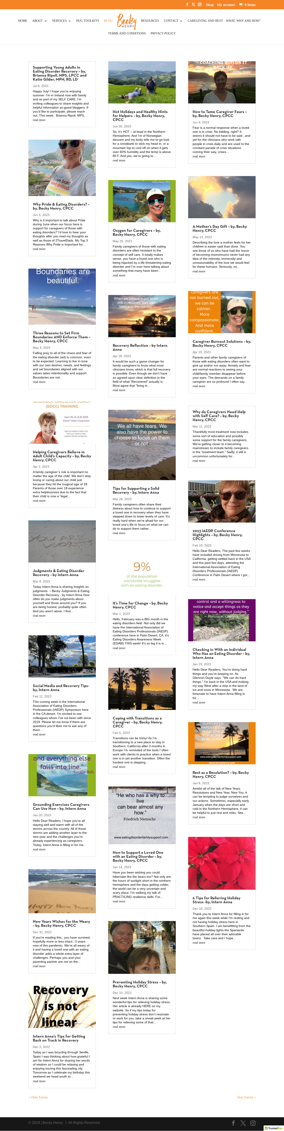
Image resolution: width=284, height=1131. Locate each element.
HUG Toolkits (87, 20)
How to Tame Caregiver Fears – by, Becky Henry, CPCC (220, 114)
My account (226, 5)
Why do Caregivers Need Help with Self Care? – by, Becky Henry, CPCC (219, 416)
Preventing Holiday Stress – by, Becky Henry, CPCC (140, 984)
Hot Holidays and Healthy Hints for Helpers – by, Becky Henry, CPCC (140, 116)
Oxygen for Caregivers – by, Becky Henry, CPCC (137, 233)
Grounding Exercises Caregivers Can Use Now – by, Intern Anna (61, 807)
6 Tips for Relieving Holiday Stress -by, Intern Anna (217, 900)
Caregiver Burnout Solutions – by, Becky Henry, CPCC (222, 344)
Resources (150, 20)
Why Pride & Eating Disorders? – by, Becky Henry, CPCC (61, 206)
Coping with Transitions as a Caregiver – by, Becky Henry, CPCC (137, 722)
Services (59, 20)
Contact (171, 20)
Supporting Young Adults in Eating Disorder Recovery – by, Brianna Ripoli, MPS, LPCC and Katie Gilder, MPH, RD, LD (60, 73)
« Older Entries (38, 1097)
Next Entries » (246, 1097)
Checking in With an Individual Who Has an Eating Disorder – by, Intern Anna (221, 654)
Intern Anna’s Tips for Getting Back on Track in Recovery (59, 1038)
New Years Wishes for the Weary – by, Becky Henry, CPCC (61, 924)
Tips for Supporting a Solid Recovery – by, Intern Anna (136, 491)
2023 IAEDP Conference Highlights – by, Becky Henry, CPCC (218, 535)
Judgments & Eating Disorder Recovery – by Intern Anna (58, 573)
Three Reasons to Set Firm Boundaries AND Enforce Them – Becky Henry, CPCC (61, 337)
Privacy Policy (163, 33)
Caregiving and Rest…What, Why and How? (224, 20)
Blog (108, 20)
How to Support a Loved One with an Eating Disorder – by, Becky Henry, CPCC (138, 857)
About (37, 20)
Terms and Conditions (127, 33)
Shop (210, 5)
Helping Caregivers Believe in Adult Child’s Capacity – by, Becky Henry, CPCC (62, 456)
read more (39, 120)
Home (22, 20)
